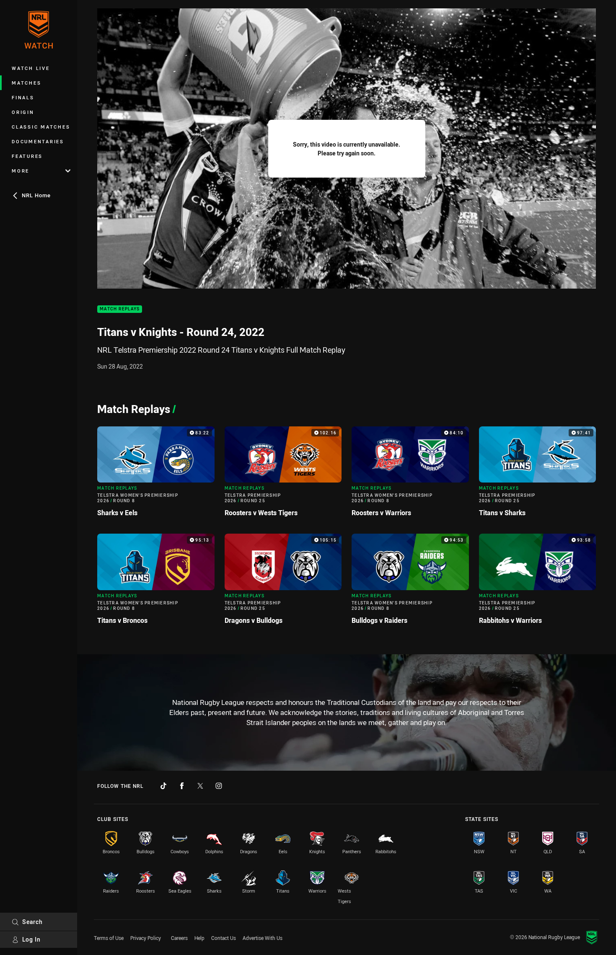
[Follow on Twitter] (200, 785)
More (20, 171)
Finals (23, 97)
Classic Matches (41, 127)
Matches (26, 83)
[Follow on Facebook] (182, 785)
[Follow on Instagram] (218, 785)
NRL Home (36, 195)
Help (199, 937)
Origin (23, 112)
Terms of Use (109, 937)
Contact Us (223, 937)
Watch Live (31, 68)
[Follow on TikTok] (163, 785)
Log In (31, 939)
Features (27, 156)
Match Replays (120, 309)
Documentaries (38, 141)
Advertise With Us (262, 937)
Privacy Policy (145, 937)
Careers (179, 937)
